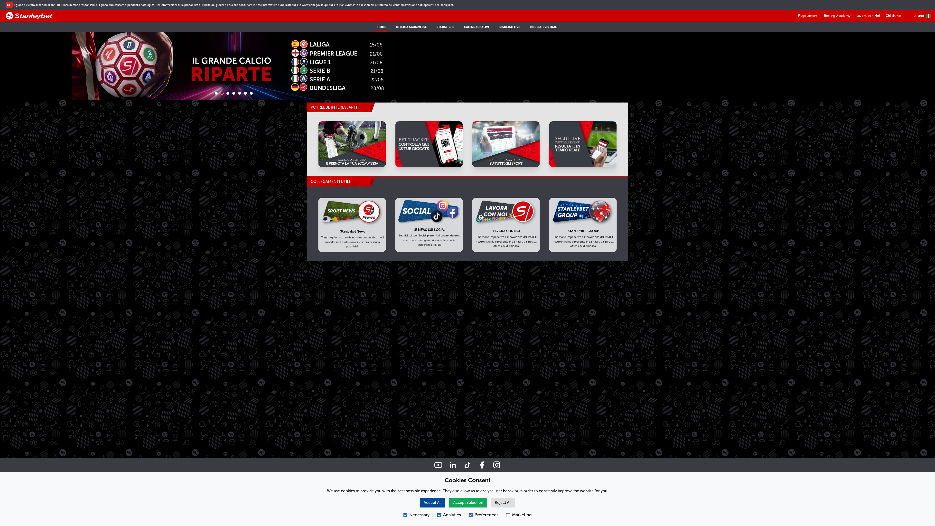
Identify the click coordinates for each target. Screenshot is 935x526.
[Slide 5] (239, 93)
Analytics (452, 514)
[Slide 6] (245, 93)
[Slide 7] (251, 93)
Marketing (522, 514)
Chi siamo (893, 16)
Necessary (419, 514)
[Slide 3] (227, 93)
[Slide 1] (216, 93)
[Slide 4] (233, 93)
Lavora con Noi (868, 16)
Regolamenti (808, 16)
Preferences (486, 514)
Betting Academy (837, 16)
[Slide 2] (222, 93)
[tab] (341, 182)
